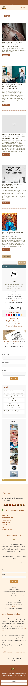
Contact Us (14, 300)
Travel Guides (6, 522)
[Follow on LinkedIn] (21, 505)
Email (4, 370)
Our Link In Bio (14, 318)
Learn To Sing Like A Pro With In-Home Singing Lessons (12, 85)
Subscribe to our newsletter (11, 341)
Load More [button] (7, 256)
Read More (5, 55)
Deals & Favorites (7, 529)
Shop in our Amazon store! (14, 321)
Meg (14, 282)
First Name (5, 354)
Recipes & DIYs (6, 520)
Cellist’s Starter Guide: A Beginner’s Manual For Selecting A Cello (13, 43)
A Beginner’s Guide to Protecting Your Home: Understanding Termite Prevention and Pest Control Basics (14, 406)
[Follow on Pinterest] (10, 505)
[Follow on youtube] (12, 505)
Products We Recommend (14, 326)
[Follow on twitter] (18, 505)
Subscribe (14, 378)
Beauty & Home (6, 525)
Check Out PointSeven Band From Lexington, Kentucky (13, 233)
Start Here (5, 515)
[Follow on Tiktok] (7, 505)
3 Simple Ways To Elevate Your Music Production (12, 185)
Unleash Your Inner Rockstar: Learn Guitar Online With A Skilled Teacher (13, 135)
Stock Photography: (14, 652)
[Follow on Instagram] (4, 505)
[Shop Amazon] (23, 505)
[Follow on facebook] (15, 505)
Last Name (5, 362)
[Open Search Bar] (17, 7)
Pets (3, 527)
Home (3, 13)
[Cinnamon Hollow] (4, 7)
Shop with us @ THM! (14, 323)
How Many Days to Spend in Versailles (14, 396)
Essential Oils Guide (8, 517)
